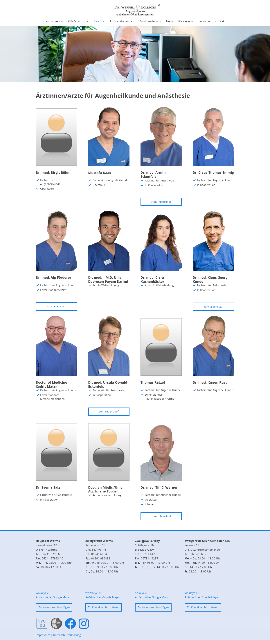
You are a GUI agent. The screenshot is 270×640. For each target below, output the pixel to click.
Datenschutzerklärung (67, 635)
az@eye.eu (141, 593)
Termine (204, 21)
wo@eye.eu (43, 593)
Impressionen (119, 21)
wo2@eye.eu (93, 593)
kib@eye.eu (192, 593)
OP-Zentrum (76, 21)
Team (98, 21)
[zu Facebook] (70, 623)
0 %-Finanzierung (149, 21)
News (170, 21)
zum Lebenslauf (161, 201)
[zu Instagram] (84, 623)
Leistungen (52, 21)
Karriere (184, 21)
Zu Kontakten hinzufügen (54, 607)
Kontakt (220, 21)
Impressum (43, 635)
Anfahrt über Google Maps (52, 597)
